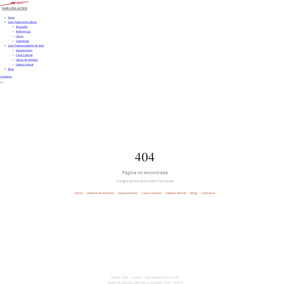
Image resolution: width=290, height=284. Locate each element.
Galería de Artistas (100, 193)
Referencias (23, 31)
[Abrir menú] (1, 82)
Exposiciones (24, 50)
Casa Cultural (24, 55)
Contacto (6, 76)
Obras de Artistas (27, 60)
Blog (193, 193)
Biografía (21, 27)
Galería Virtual (24, 64)
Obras (19, 36)
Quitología (22, 41)
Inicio (79, 193)
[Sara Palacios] (14, 10)
